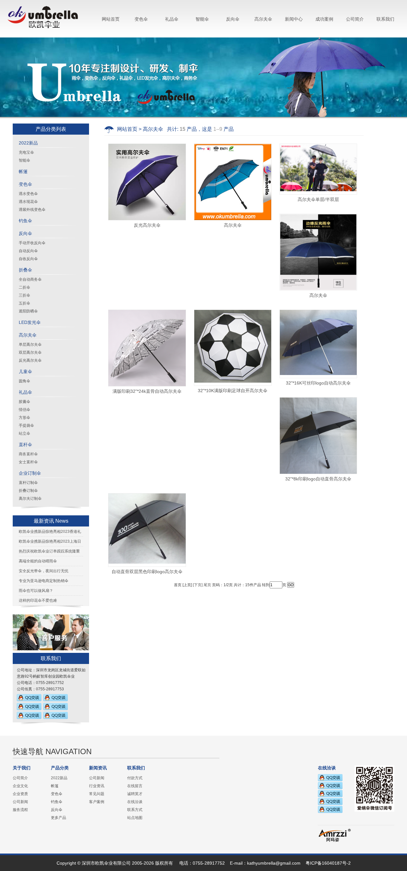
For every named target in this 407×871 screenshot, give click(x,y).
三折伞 (24, 295)
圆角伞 (24, 381)
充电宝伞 (26, 152)
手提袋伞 (26, 425)
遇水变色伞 (28, 193)
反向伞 (232, 19)
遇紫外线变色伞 (32, 209)
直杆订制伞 (28, 482)
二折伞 (24, 287)
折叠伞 (25, 269)
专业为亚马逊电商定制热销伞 (43, 581)
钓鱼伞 (25, 220)
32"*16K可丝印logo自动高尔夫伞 (318, 382)
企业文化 (20, 786)
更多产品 (58, 817)
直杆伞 (25, 444)
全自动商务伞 (30, 279)
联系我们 (385, 19)
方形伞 (24, 417)
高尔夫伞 (263, 19)
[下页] (198, 585)
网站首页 (111, 19)
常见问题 (96, 794)
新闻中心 (294, 19)
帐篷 (23, 171)
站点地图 (134, 817)
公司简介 (355, 19)
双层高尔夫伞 (30, 352)
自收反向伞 (28, 259)
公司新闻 (20, 802)
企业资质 (20, 794)
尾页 (207, 585)
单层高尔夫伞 (30, 344)
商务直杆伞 (28, 454)
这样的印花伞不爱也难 (38, 600)
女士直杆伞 (28, 462)
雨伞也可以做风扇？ (36, 590)
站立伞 (24, 433)
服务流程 (20, 809)
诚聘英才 (134, 794)
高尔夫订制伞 (30, 498)
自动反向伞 (28, 251)
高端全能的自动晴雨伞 (38, 561)
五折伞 (24, 303)
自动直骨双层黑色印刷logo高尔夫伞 (147, 571)
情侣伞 (24, 409)
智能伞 (202, 19)
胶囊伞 (24, 401)
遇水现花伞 (28, 201)
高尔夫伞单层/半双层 (318, 199)
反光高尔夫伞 (30, 360)
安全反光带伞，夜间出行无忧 (43, 571)
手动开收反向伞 (32, 243)
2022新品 (28, 142)
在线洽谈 (134, 802)
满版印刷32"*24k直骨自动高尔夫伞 (147, 391)
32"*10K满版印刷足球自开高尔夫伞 (232, 390)
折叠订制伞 (28, 490)
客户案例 (96, 802)
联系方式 (134, 809)
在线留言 (134, 786)
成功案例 (324, 19)
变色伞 (141, 19)
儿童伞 (25, 371)
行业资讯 (96, 786)
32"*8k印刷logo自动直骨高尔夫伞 (318, 478)
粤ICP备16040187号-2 (328, 863)
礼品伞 (171, 19)
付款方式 (134, 778)
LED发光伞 (30, 322)
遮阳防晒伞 (28, 311)
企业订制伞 (30, 473)
